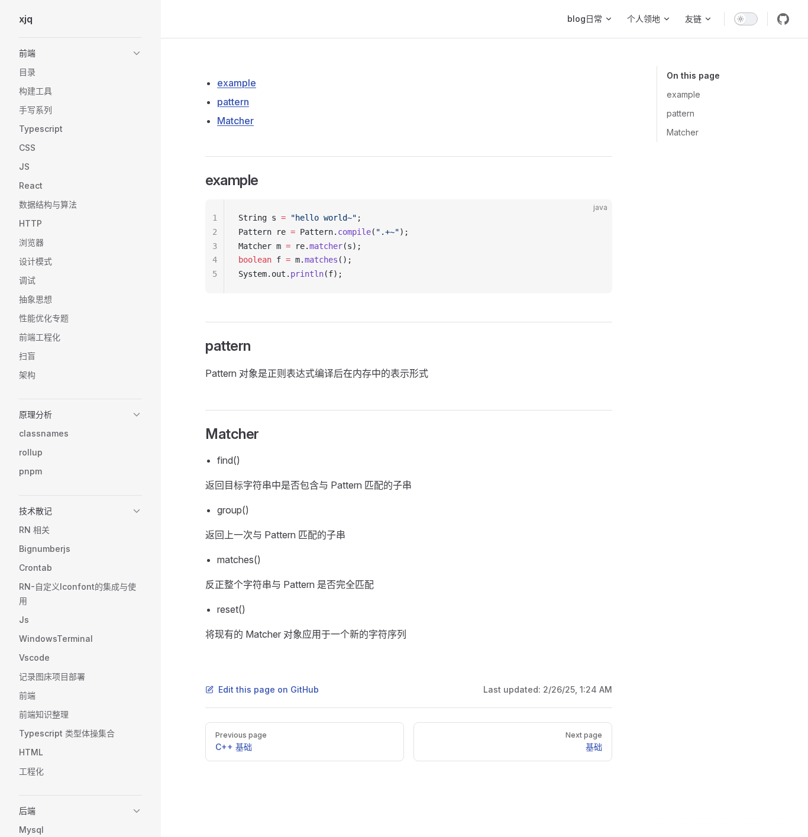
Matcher (683, 132)
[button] (80, 53)
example (683, 94)
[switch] (746, 18)
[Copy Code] (593, 218)
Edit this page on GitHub (268, 689)
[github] (783, 19)
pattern (680, 113)
